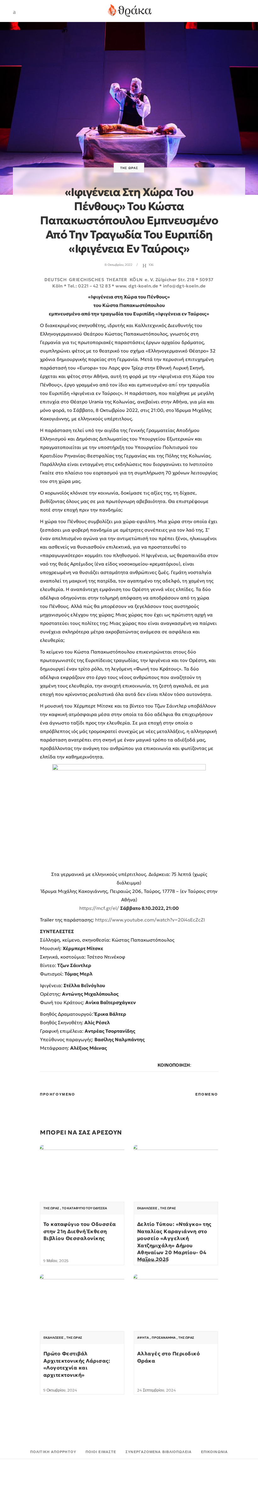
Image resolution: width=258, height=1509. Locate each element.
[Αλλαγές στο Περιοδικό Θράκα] (176, 1306)
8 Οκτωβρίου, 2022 (118, 265)
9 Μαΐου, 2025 (55, 1260)
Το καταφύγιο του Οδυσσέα (84, 1208)
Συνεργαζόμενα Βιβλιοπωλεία (159, 1452)
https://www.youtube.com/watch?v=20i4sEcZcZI (150, 920)
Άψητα (143, 1337)
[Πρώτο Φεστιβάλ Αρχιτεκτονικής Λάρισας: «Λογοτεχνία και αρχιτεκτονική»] (82, 1306)
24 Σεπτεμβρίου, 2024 (156, 1390)
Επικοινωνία (214, 1452)
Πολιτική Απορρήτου (53, 1452)
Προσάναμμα (164, 1337)
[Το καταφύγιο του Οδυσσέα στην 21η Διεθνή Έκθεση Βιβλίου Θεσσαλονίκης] (82, 1176)
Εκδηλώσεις (147, 1208)
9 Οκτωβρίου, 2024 (60, 1390)
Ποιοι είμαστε (101, 1452)
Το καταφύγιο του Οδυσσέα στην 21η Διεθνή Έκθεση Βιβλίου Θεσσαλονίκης (79, 1231)
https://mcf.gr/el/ (99, 908)
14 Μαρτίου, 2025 (152, 1260)
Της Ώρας (129, 168)
